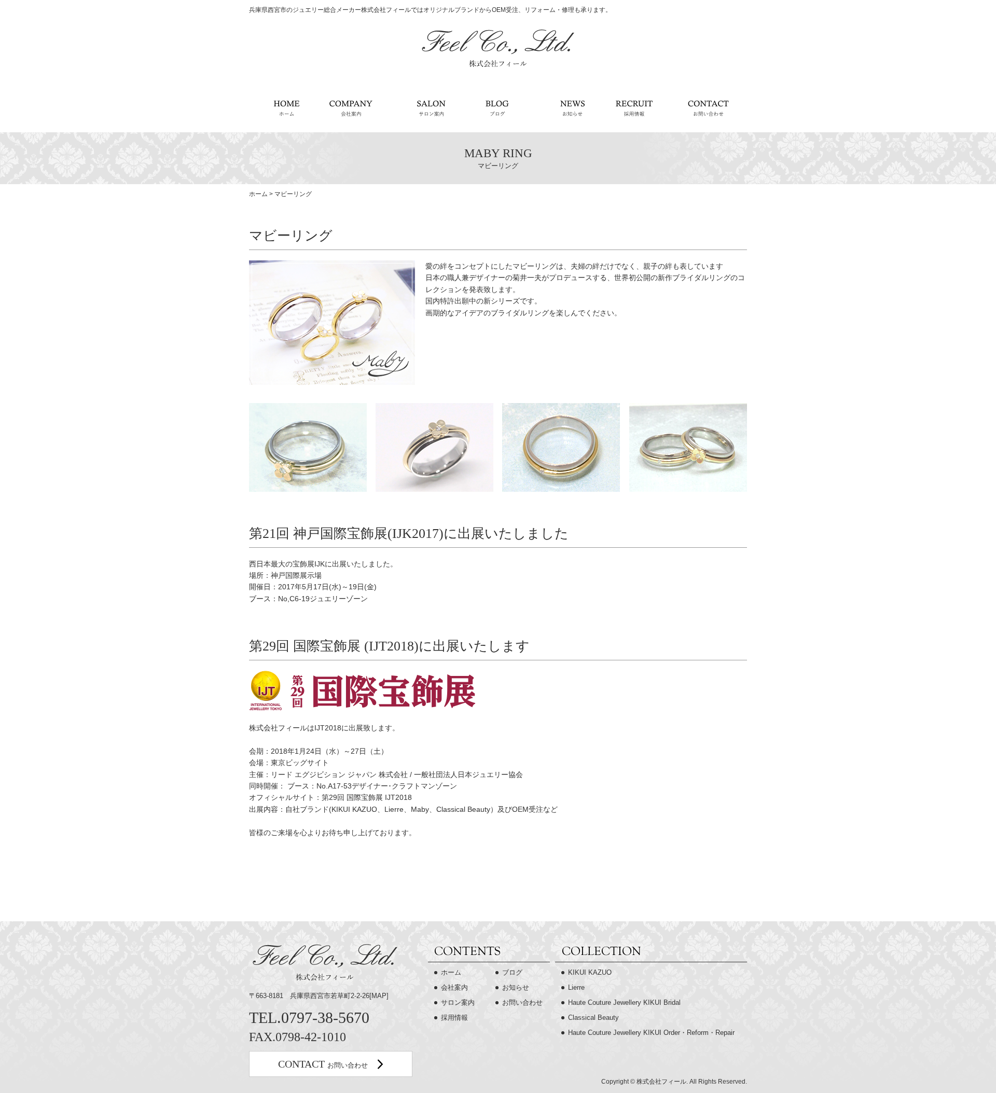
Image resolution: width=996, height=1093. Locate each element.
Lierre (576, 987)
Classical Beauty (593, 1017)
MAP (378, 996)
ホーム (281, 109)
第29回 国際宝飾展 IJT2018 (367, 797)
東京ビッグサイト (300, 762)
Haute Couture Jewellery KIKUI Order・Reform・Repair (651, 1032)
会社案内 (353, 109)
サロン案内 (427, 109)
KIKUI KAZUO (590, 972)
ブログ (497, 109)
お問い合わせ (709, 109)
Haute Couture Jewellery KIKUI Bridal (624, 1002)
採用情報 (634, 109)
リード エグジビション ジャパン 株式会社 (339, 774)
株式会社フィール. (662, 1081)
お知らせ (566, 109)
